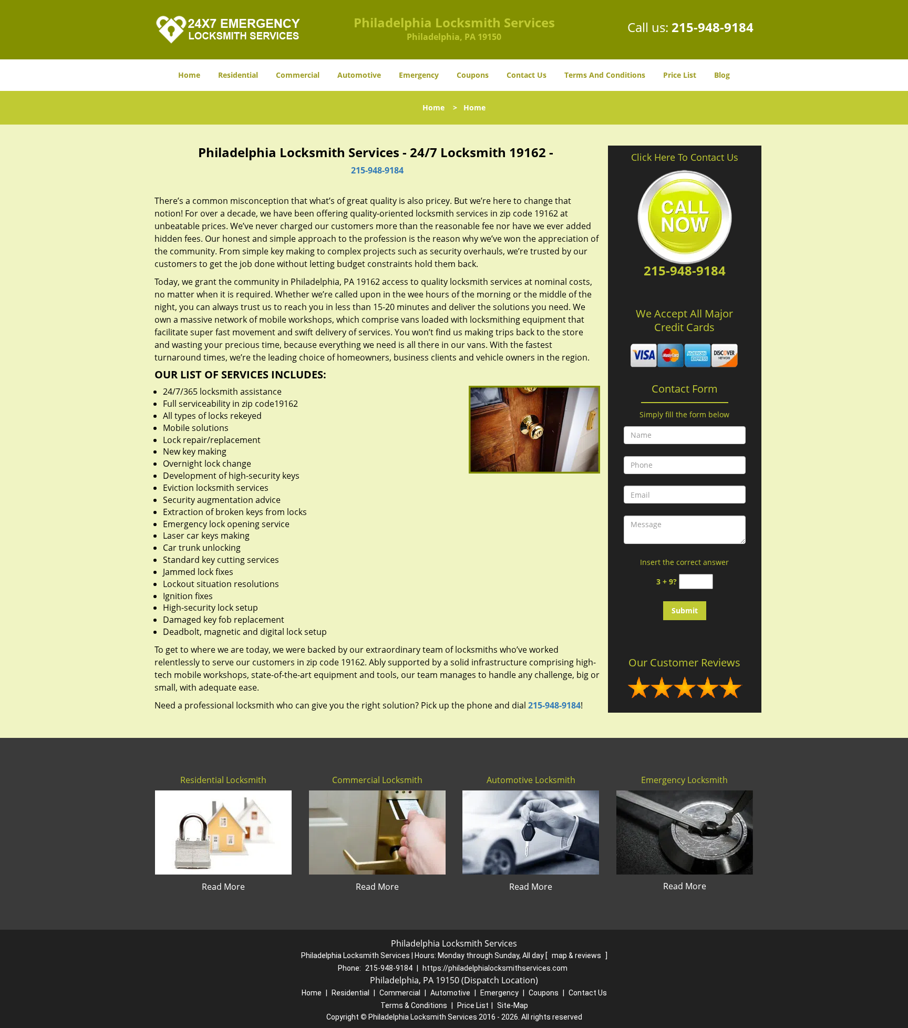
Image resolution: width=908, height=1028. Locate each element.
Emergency (419, 75)
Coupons (473, 75)
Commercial (297, 75)
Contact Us (526, 75)
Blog (722, 75)
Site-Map (512, 1005)
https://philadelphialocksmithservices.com (494, 968)
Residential (238, 75)
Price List (679, 75)
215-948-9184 (713, 27)
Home (189, 75)
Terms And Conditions (604, 75)
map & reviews (577, 955)
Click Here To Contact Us (684, 157)
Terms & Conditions (413, 1005)
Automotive (359, 75)
